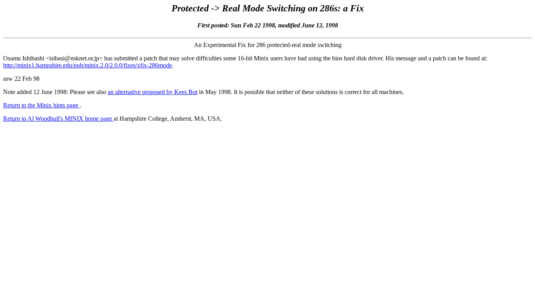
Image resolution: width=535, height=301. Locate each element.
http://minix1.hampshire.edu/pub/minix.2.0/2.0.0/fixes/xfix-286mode (87, 65)
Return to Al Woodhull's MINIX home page (58, 118)
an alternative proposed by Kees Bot (152, 92)
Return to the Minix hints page (41, 105)
